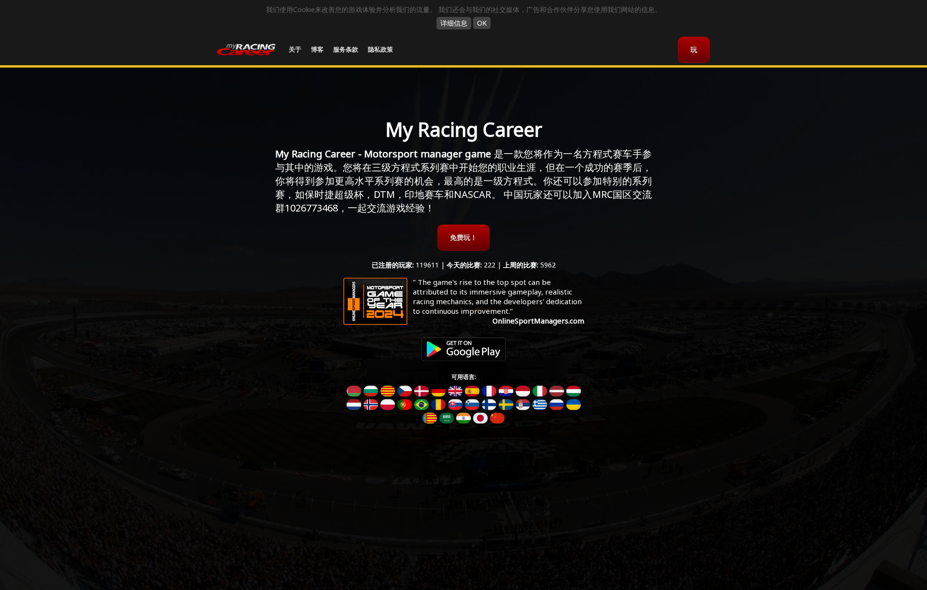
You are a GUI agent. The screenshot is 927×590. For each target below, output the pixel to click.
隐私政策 (380, 49)
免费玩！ (463, 237)
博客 (317, 49)
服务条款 (345, 49)
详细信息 (453, 23)
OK (482, 23)
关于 (295, 49)
